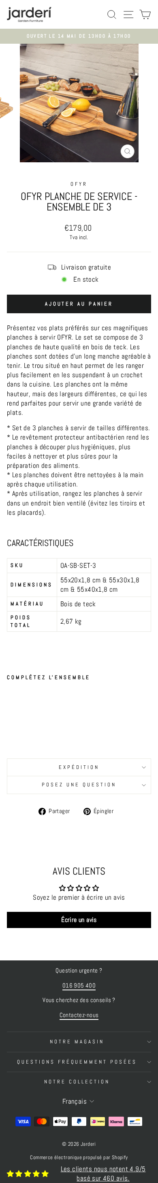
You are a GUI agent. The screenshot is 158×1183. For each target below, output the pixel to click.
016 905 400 (79, 985)
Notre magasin (77, 1041)
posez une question (79, 784)
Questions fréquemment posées (77, 1061)
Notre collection (77, 1081)
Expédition (79, 767)
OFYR (79, 184)
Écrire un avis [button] (79, 919)
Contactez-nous (79, 1015)
